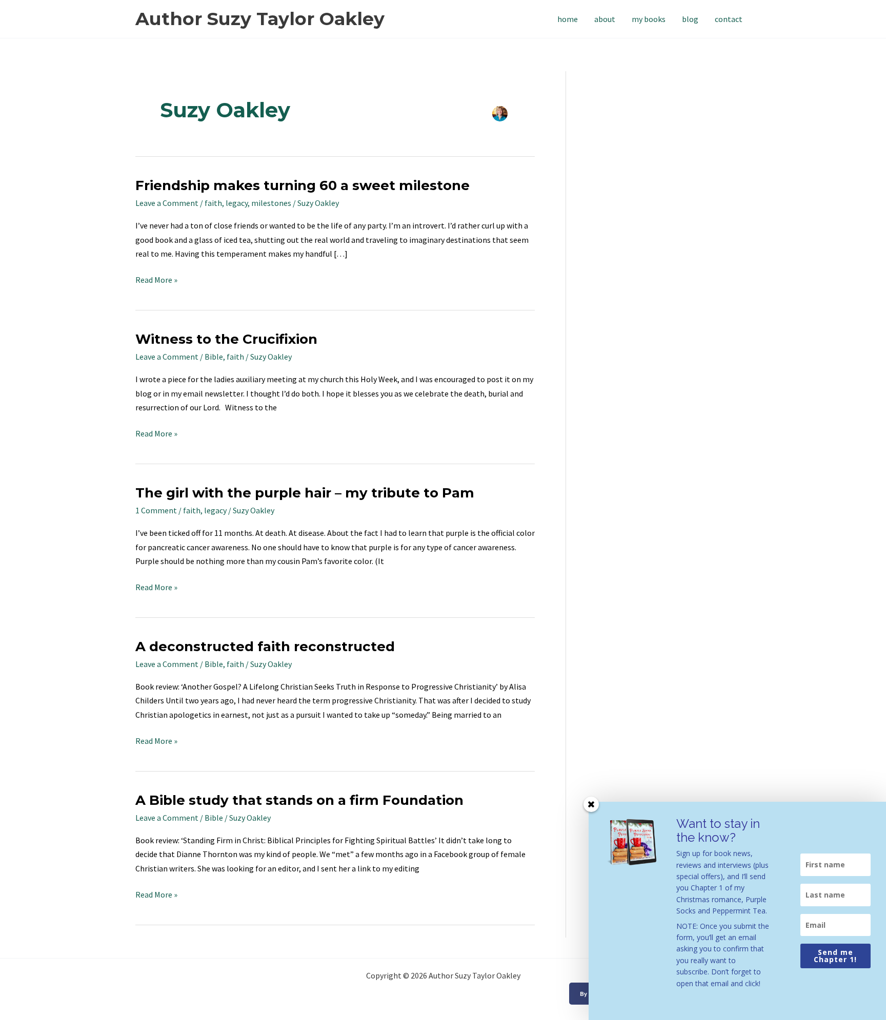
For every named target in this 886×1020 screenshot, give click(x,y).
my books (649, 19)
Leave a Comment (166, 203)
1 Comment (156, 510)
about (604, 19)
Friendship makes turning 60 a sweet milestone (302, 185)
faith (213, 203)
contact (728, 19)
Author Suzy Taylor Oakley (260, 19)
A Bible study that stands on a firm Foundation (299, 800)
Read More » (156, 279)
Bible (214, 356)
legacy (237, 203)
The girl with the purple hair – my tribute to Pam (304, 493)
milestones (271, 203)
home (567, 19)
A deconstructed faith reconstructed (265, 646)
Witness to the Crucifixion (226, 339)
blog (690, 19)
